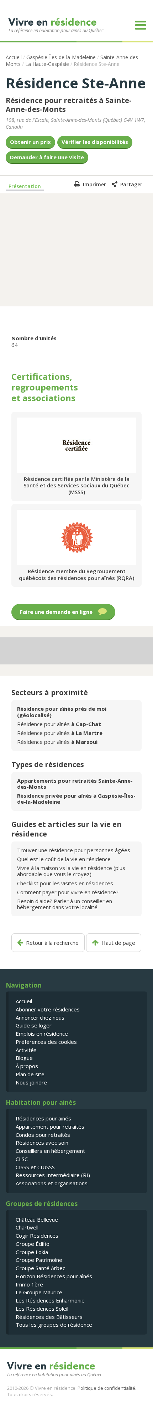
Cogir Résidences (37, 1235)
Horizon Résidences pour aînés (54, 1276)
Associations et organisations (52, 1183)
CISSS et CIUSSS (35, 1167)
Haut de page (118, 942)
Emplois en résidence (42, 1033)
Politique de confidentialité (106, 1388)
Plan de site (30, 1074)
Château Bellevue (37, 1219)
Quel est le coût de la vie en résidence (64, 859)
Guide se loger (34, 1025)
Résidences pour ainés (43, 1118)
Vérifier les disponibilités (95, 141)
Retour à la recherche (52, 942)
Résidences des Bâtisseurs (49, 1316)
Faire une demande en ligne (56, 611)
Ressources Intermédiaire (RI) (53, 1175)
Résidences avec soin (42, 1142)
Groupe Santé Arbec (40, 1268)
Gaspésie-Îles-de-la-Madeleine (61, 57)
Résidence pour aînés (59, 723)
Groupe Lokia (32, 1251)
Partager (131, 184)
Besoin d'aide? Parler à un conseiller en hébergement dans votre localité (64, 904)
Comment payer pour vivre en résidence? (67, 892)
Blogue (24, 1057)
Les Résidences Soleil (42, 1308)
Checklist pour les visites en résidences (65, 883)
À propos (27, 1066)
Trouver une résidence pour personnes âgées (73, 850)
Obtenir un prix (30, 141)
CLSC (22, 1158)
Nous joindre (31, 1082)
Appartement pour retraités (50, 1126)
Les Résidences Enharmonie (50, 1300)
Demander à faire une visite (47, 157)
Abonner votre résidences (48, 1009)
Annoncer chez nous (40, 1017)
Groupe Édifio (32, 1243)
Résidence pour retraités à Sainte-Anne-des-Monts (69, 104)
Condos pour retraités (43, 1134)
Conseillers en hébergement (50, 1150)
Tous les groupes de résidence (54, 1324)
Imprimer (94, 184)
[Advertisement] (76, 249)
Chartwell (27, 1227)
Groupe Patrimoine (39, 1259)
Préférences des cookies (46, 1041)
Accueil (14, 57)
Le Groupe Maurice (39, 1292)
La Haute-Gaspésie (47, 64)
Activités (26, 1049)
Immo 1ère (29, 1284)
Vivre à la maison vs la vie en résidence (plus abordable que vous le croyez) (71, 870)
